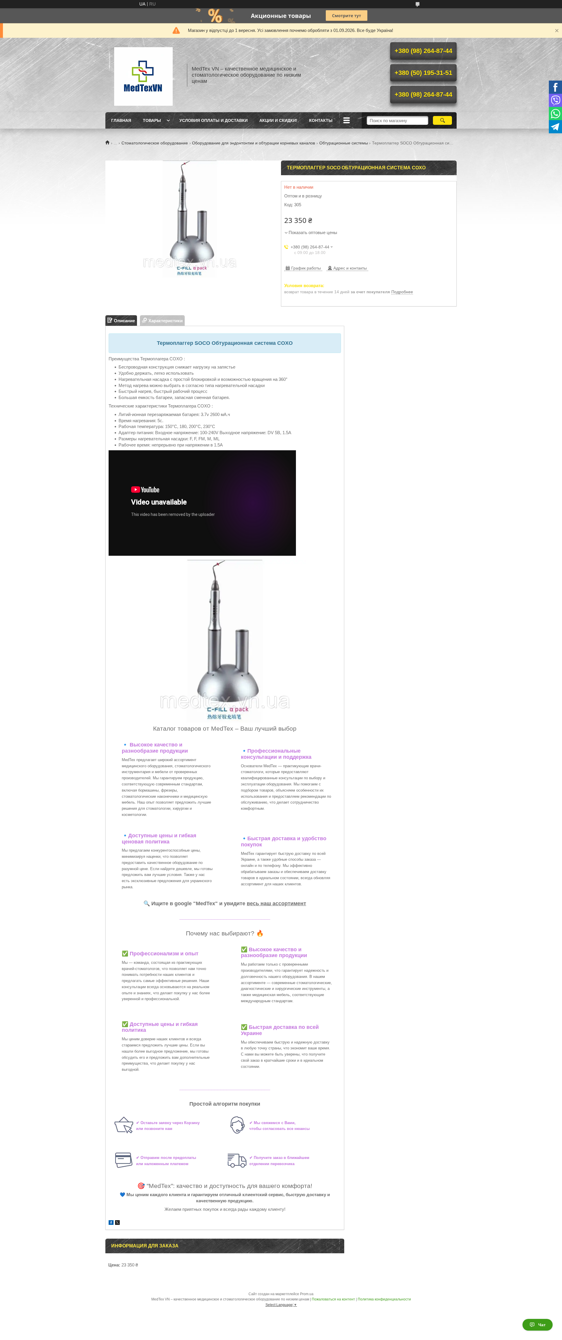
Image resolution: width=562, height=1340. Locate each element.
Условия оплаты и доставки (213, 120)
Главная (121, 120)
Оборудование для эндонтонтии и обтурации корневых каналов (253, 143)
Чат (542, 1324)
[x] (117, 1223)
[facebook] (111, 1223)
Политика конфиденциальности (384, 1299)
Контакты (321, 120)
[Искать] (442, 120)
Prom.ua (306, 1294)
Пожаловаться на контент (333, 1299)
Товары (152, 120)
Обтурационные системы (343, 143)
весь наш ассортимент (276, 903)
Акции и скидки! (278, 120)
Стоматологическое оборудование (154, 143)
